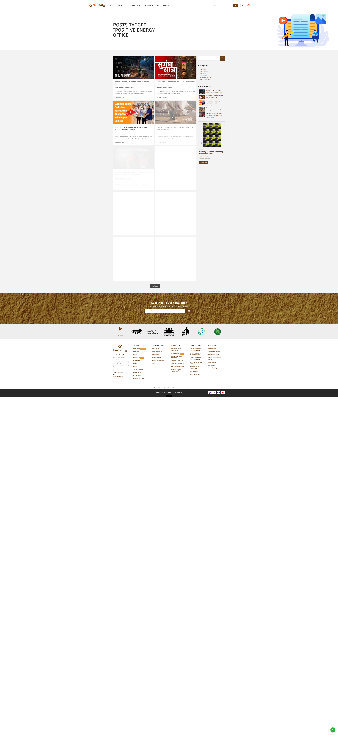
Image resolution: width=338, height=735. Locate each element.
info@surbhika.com (118, 376)
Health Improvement (158, 361)
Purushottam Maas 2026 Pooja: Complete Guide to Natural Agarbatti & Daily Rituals (176, 173)
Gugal (135, 367)
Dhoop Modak (175, 353)
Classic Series (137, 373)
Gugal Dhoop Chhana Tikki (196, 363)
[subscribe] (189, 311)
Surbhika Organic (129, 88)
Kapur (135, 364)
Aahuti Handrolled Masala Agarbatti (195, 349)
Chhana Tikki (137, 361)
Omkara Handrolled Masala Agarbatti (195, 354)
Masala (135, 355)
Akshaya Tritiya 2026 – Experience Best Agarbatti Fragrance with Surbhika (176, 264)
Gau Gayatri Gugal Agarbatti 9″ (176, 357)
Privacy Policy (212, 349)
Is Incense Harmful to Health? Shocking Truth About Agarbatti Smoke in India (133, 173)
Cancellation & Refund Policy (214, 358)
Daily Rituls (155, 349)
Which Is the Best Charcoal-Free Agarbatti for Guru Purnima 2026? (134, 83)
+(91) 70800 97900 (118, 372)
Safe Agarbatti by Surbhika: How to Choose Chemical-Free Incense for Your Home (132, 264)
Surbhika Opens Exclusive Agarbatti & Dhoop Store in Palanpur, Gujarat (132, 128)
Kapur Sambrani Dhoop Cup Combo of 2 (210, 153)
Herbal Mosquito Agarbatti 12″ (176, 370)
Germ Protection (157, 352)
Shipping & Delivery (214, 355)
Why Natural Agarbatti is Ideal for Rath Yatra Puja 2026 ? (176, 83)
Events (117, 88)
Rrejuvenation (156, 358)
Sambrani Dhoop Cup (177, 364)
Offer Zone (202, 150)
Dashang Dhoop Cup (177, 361)
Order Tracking (212, 368)
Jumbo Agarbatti (138, 370)
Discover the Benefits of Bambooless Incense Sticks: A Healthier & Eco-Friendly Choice (175, 219)
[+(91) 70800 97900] (113, 370)
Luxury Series (137, 375)
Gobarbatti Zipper (138, 378)
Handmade (136, 349)
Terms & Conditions (214, 352)
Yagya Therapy (176, 133)
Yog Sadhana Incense (177, 367)
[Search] (235, 5)
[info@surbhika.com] (113, 374)
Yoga (153, 364)
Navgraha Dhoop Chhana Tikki (176, 349)
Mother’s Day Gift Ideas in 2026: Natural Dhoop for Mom (133, 219)
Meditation (155, 355)
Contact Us (211, 365)
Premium (136, 352)
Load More (155, 286)
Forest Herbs (212, 362)
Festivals (121, 88)
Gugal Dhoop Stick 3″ (196, 374)
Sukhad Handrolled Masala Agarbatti (195, 358)
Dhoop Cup (136, 358)
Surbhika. (168, 392)
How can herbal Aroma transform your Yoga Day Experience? (175, 128)
